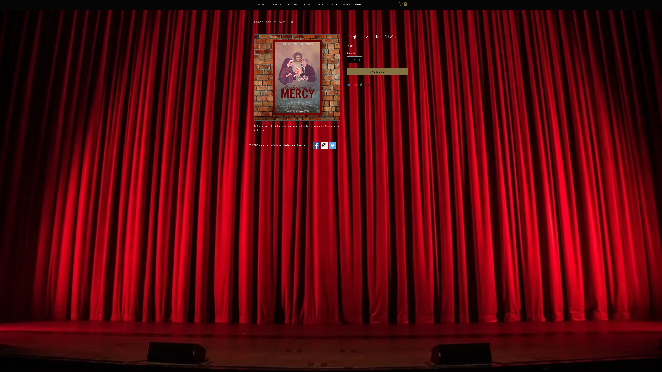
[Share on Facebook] (349, 85)
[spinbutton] (354, 60)
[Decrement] (349, 60)
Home (257, 22)
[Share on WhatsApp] (362, 85)
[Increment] (360, 60)
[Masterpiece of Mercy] (324, 145)
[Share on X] (368, 85)
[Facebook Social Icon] (316, 145)
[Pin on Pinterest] (355, 85)
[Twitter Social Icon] (332, 145)
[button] (403, 4)
